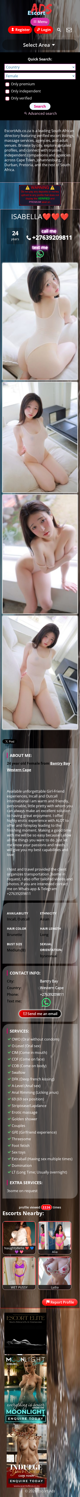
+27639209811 (52, 237)
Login (46, 29)
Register (22, 29)
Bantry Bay (60, 763)
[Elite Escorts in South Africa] (25, 1352)
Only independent (25, 91)
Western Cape (19, 769)
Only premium (22, 84)
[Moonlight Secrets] (25, 1422)
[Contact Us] (69, 30)
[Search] (59, 30)
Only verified (21, 98)
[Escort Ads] (40, 9)
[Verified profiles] (40, 204)
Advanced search (42, 113)
